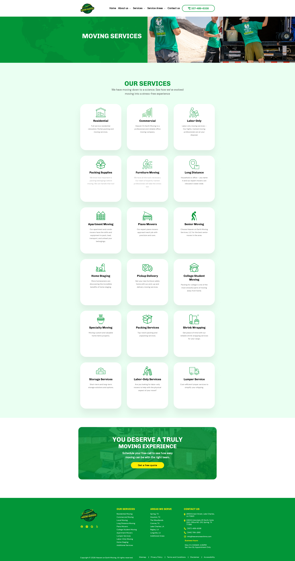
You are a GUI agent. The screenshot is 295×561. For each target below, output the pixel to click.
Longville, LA (155, 533)
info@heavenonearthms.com (199, 536)
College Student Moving (127, 529)
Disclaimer (196, 557)
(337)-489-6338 (194, 528)
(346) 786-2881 (194, 532)
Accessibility (209, 557)
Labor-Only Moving (125, 539)
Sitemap (144, 557)
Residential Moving (125, 514)
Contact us (174, 8)
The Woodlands (156, 520)
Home (112, 8)
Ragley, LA (154, 529)
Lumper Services (124, 536)
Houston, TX (155, 517)
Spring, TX (154, 514)
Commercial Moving (125, 517)
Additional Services (125, 545)
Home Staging (122, 542)
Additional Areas (157, 536)
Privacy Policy (158, 557)
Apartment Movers (125, 533)
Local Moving (122, 520)
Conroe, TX (154, 523)
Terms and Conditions (177, 557)
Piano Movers (122, 526)
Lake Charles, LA (157, 526)
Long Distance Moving (126, 523)
